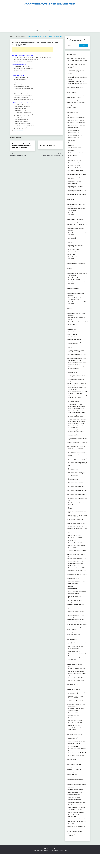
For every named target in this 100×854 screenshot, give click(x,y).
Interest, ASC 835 (72, 547)
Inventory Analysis (72, 639)
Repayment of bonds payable (75, 219)
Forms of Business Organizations (76, 829)
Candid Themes (63, 850)
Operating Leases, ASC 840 (75, 537)
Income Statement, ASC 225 (75, 734)
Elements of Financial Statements (76, 826)
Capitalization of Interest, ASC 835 (76, 545)
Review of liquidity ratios (74, 162)
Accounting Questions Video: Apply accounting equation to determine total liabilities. (77, 77)
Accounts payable (72, 266)
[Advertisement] (50, 17)
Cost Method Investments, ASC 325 (77, 687)
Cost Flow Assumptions (74, 634)
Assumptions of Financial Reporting (77, 821)
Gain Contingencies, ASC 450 (75, 646)
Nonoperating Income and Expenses (77, 784)
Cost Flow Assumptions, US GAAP (76, 90)
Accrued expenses (72, 327)
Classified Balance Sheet (74, 794)
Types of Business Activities (75, 831)
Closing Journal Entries (73, 767)
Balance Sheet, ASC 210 (74, 743)
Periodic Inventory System (74, 97)
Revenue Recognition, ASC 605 (76, 619)
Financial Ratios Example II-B (75, 130)
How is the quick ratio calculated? (76, 261)
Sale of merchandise (73, 337)
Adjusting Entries (72, 759)
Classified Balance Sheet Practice (76, 807)
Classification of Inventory (74, 627)
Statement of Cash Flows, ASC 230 (77, 732)
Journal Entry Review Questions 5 (76, 115)
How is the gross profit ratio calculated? (78, 321)
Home (28, 30)
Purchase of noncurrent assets (75, 152)
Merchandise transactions (74, 181)
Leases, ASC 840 (72, 540)
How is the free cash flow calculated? (77, 194)
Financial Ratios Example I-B (75, 135)
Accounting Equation (73, 772)
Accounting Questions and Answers (50, 3)
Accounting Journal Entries (50, 30)
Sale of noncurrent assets (74, 147)
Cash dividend (71, 140)
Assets (70, 308)
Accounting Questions (36, 30)
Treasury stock (72, 197)
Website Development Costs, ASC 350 (77, 668)
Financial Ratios (62, 30)
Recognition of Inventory (74, 110)
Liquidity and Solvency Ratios (75, 804)
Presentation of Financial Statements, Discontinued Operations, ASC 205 (21, 145)
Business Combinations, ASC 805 (76, 581)
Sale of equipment (72, 271)
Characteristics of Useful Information (77, 819)
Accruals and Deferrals (73, 762)
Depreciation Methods (73, 593)
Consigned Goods (72, 105)
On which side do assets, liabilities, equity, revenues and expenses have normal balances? (77, 387)
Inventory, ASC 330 (73, 684)
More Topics (70, 30)
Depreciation (71, 150)
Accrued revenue (72, 311)
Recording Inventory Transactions (76, 102)
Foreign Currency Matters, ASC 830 (77, 558)
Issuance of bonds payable (74, 222)
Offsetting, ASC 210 (73, 746)
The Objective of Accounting (75, 809)
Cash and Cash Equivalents (75, 720)
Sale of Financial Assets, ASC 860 (76, 523)
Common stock (72, 142)
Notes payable (71, 254)
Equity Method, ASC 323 (74, 689)
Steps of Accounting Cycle (74, 769)
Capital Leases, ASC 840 (74, 535)
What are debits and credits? (75, 404)
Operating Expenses (73, 782)
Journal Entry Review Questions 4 (76, 117)
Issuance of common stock (74, 217)
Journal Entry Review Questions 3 (76, 120)
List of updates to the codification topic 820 (47, 145)
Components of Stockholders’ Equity (77, 802)
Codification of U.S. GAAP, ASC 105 (77, 752)
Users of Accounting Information (76, 812)
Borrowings (71, 145)
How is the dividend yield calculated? (77, 174)
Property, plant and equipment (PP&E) (77, 591)
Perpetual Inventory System (75, 100)
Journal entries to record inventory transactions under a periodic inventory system (77, 454)
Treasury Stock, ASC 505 (74, 622)
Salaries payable (72, 252)
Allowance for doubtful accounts (76, 291)
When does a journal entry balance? (77, 383)
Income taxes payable (73, 249)
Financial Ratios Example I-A (75, 137)
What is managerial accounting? (76, 87)
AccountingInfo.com (18, 130)
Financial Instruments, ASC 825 (76, 561)
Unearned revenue (72, 155)
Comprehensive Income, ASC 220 (76, 741)
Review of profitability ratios (75, 167)
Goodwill (70, 268)
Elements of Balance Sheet (75, 792)
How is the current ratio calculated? (76, 263)
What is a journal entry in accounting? (77, 419)
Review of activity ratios (74, 165)
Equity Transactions (73, 583)
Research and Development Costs (76, 838)
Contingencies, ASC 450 (74, 651)
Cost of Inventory (72, 92)
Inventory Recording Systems (75, 632)
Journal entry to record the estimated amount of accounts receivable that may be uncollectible (77, 473)
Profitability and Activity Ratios (75, 789)
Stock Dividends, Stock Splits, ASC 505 (77, 624)
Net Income (71, 787)
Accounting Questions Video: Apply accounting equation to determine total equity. (77, 83)
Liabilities (70, 586)
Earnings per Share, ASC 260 (75, 725)
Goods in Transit (72, 107)
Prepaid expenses (72, 157)
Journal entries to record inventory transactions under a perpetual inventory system (76, 448)
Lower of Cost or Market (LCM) (75, 637)
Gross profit (71, 331)
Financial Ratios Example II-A (75, 132)
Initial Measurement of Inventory (76, 95)
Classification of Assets (74, 797)
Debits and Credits (72, 774)
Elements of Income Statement (75, 779)
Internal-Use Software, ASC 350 (76, 671)
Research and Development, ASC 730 (77, 604)
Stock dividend (71, 199)
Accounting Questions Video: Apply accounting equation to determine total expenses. (77, 66)
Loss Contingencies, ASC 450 (75, 648)
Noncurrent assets (72, 588)
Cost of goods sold (72, 334)
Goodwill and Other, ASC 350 (75, 678)
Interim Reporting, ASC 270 (75, 722)
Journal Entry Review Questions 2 (76, 122)
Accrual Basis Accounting (74, 764)
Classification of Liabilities (74, 799)
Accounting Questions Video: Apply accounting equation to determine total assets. (77, 71)
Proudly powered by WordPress (41, 850)
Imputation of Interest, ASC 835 (76, 542)
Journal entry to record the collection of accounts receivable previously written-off (77, 464)
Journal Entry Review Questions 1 (76, 125)
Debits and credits (72, 183)
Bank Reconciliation (73, 717)
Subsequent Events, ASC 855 (75, 526)
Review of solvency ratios (74, 160)
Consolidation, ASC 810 (74, 578)
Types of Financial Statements (75, 824)
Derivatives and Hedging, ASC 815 (76, 567)
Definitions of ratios (73, 127)
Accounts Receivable (73, 715)
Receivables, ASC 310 (73, 712)
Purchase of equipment (74, 288)
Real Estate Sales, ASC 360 (75, 662)
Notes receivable (72, 306)
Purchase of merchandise (74, 339)
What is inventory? (73, 112)
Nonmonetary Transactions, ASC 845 (77, 528)
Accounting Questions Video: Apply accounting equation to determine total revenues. (77, 60)
